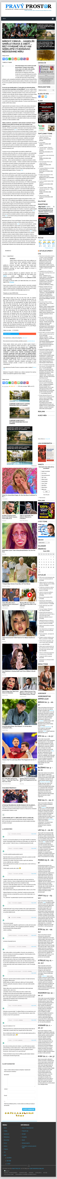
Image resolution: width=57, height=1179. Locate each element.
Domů (5, 1128)
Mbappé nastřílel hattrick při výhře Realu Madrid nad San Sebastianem (45, 288)
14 (48, 562)
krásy (44, 902)
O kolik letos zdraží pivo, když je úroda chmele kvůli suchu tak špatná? (46, 589)
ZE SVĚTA (9, 1157)
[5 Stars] (16, 386)
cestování (47, 781)
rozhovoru (42, 781)
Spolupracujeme (26, 1143)
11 (18, 37)
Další (5, 1155)
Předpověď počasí (49, 248)
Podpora (6, 1149)
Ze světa (27, 37)
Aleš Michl (44, 485)
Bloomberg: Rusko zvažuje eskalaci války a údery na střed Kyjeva (46, 303)
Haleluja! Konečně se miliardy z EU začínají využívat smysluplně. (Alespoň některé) (46, 622)
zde (15, 129)
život (44, 841)
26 (44, 567)
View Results (46, 494)
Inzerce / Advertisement (27, 1128)
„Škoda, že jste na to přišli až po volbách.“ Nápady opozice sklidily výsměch (46, 584)
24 (39, 567)
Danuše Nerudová (46, 475)
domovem (51, 819)
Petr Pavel (44, 473)
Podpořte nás (25, 1131)
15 (51, 562)
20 (46, 564)
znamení (44, 807)
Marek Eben (44, 487)
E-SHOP (8, 1163)
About (4, 256)
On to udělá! (42, 644)
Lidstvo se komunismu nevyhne (46, 625)
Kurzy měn (48, 438)
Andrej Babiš (45, 481)
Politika (5, 1131)
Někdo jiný (44, 489)
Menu (4, 18)
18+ (5, 1152)
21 (48, 564)
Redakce (13, 37)
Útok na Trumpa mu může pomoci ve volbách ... (19, 805)
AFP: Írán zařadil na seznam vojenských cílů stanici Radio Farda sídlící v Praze (45, 319)
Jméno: (6, 1089)
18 (41, 564)
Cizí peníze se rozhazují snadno (46, 659)
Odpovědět (33, 833)
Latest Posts (10, 256)
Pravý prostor (16, 1168)
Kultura (5, 1146)
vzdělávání (44, 976)
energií (42, 726)
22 (51, 564)
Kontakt (24, 1134)
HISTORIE (9, 1160)
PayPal (5, 276)
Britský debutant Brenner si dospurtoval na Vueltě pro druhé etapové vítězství (46, 397)
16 (53, 562)
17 (39, 564)
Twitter (46, 96)
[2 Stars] (11, 386)
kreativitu (51, 710)
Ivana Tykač (44, 483)
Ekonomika (6, 1140)
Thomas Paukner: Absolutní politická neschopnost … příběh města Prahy (46, 189)
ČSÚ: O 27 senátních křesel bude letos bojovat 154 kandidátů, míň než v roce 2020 (46, 366)
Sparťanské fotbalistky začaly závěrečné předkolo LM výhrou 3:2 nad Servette (46, 351)
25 (41, 567)
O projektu (24, 1137)
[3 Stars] (13, 386)
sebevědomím (48, 726)
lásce (53, 750)
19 (44, 564)
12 (44, 562)
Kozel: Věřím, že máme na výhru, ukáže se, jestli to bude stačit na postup (46, 334)
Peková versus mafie (44, 195)
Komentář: (7, 1074)
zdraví (44, 731)
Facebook (39, 96)
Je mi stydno (42, 142)
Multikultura (6, 1137)
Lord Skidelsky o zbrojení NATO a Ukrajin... (18, 817)
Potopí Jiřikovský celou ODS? (46, 605)
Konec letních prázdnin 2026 (45, 597)
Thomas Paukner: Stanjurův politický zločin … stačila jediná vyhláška (46, 149)
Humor (5, 1143)
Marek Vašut (45, 479)
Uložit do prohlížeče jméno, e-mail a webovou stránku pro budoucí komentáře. (19, 1104)
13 (46, 562)
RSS (42, 96)
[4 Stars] (14, 386)
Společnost (6, 1134)
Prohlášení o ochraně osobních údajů (25, 1174)
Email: (5, 1095)
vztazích (41, 720)
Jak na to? (24, 337)
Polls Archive (42, 497)
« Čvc (39, 572)
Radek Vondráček (46, 471)
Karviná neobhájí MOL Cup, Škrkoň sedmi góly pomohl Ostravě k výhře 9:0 (45, 381)
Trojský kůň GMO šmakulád (45, 656)
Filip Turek (44, 477)
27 (46, 567)
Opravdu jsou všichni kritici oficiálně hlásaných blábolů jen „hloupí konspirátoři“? (46, 602)
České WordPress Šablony (36, 1168)
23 (53, 564)
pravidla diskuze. (31, 341)
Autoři (23, 1140)
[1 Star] (9, 386)
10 (39, 562)
